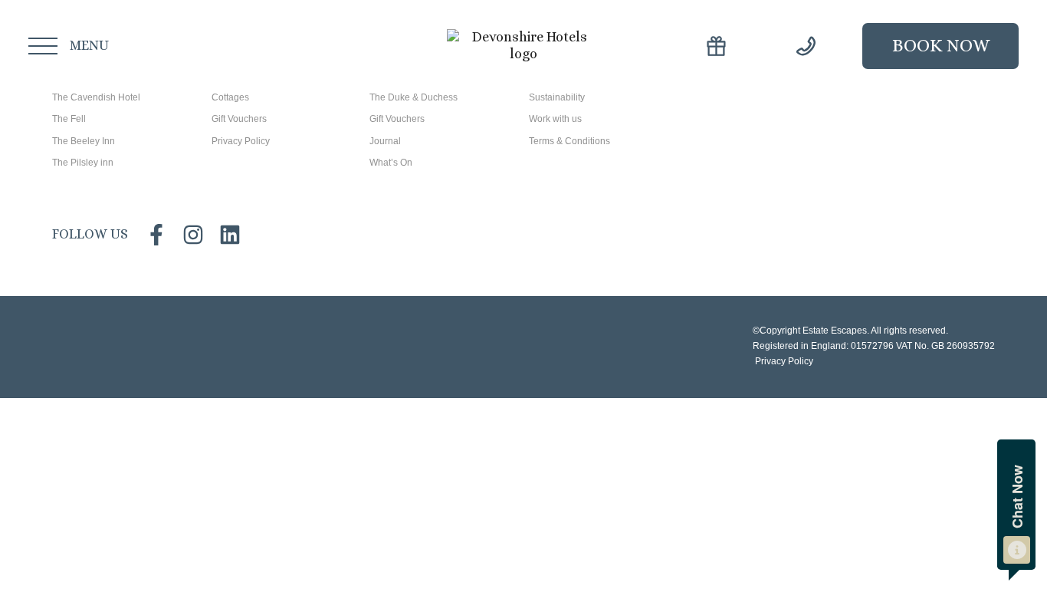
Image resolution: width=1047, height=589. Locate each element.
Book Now (941, 45)
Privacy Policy (783, 361)
